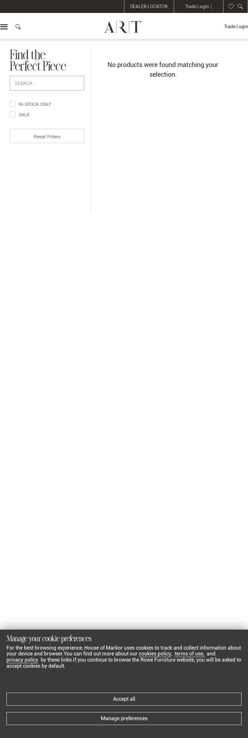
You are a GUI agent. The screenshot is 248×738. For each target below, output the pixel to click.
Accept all (124, 699)
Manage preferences (124, 718)
